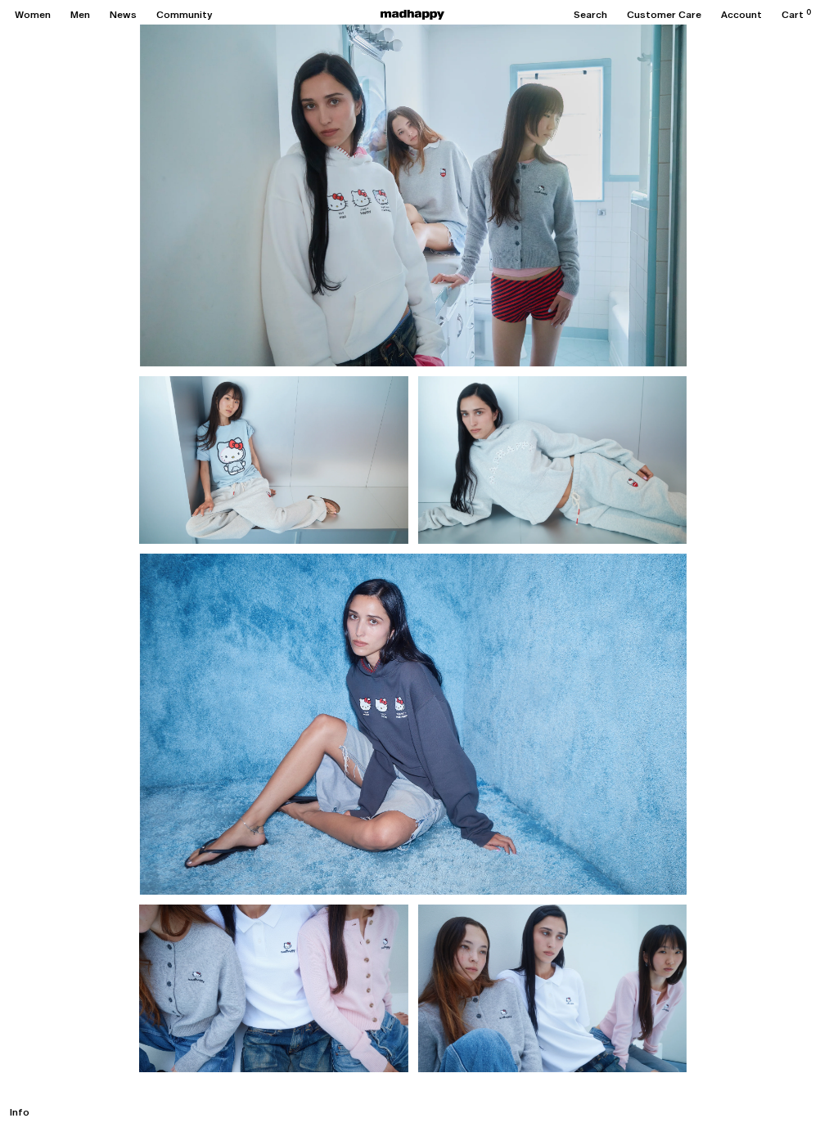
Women (33, 14)
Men (80, 14)
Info (19, 1112)
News (123, 14)
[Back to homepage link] (412, 15)
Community (184, 14)
